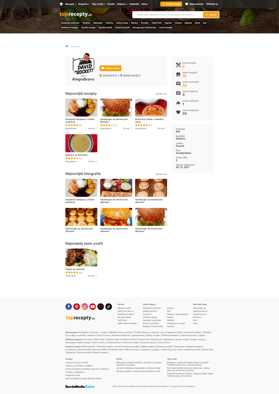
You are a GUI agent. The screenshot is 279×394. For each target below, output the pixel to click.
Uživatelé (75, 46)
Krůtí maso (87, 339)
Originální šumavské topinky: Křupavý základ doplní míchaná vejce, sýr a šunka (190, 374)
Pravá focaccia (103, 335)
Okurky (134, 23)
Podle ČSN (157, 23)
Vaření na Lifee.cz (126, 311)
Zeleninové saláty (130, 342)
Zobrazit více (161, 94)
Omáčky (86, 23)
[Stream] (100, 306)
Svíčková (91, 335)
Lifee (195, 323)
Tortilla (137, 332)
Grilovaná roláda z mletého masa (149, 120)
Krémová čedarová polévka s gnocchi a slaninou (87, 369)
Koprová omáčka (99, 349)
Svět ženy (122, 320)
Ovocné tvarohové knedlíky (127, 346)
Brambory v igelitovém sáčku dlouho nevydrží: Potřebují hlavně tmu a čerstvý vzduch (188, 363)
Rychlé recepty (88, 27)
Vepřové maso (112, 339)
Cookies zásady (150, 317)
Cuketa (178, 23)
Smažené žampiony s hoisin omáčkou (79, 120)
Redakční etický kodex (153, 326)
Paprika (168, 23)
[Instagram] (84, 306)
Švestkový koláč (84, 352)
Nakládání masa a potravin (121, 332)
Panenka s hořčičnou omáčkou (79, 366)
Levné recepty (166, 27)
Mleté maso (99, 339)
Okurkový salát (84, 349)
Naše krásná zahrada (127, 323)
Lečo (180, 349)
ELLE (195, 320)
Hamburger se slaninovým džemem (114, 120)
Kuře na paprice (142, 349)
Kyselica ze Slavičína (76, 155)
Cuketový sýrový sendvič (76, 362)
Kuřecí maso (122, 23)
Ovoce (167, 342)
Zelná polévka (138, 335)
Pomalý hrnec (143, 339)
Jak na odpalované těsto (171, 332)
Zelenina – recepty (99, 332)
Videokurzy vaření (126, 314)
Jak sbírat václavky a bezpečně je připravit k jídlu (138, 368)
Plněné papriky (88, 346)
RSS (169, 311)
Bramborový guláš (164, 346)
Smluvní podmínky (151, 323)
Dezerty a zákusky (150, 332)
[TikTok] (108, 306)
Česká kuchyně (122, 27)
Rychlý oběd (207, 349)
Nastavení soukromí (152, 308)
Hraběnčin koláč (72, 375)
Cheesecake (179, 346)
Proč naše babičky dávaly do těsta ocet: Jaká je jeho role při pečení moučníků (188, 369)
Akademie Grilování (70, 23)
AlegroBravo (70, 128)
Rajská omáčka (147, 346)
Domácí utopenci (100, 352)
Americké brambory (193, 332)
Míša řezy (129, 349)
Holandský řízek (116, 349)
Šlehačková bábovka (121, 335)
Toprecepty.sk (199, 308)
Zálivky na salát (153, 335)
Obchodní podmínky (152, 320)
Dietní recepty (99, 342)
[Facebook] (68, 306)
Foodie (170, 317)
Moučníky (98, 23)
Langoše (155, 349)
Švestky (145, 23)
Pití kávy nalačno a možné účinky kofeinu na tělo (138, 371)
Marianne (197, 317)
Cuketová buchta (168, 349)
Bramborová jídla (128, 339)
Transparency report (176, 323)
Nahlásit (170, 320)
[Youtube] (92, 306)
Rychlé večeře (105, 27)
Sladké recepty (84, 342)
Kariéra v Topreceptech (177, 314)
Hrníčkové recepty (69, 27)
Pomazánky (84, 332)
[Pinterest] (76, 306)
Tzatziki (201, 335)
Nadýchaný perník (192, 349)
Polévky (109, 23)
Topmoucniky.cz (200, 311)
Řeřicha (207, 332)
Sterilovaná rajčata (104, 346)
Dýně (197, 23)
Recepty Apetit (124, 317)
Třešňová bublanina (170, 335)
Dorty (160, 342)
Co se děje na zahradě (75, 335)
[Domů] (66, 46)
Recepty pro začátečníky (144, 27)
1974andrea (70, 276)
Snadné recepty (198, 339)
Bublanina (71, 352)
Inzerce (170, 308)
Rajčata (188, 23)
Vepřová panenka (188, 335)
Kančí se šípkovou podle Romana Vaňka (83, 378)
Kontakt (170, 326)
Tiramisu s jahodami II (75, 372)
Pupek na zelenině (75, 269)
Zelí (204, 23)
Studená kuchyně (148, 342)
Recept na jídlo (124, 308)
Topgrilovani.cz (199, 314)
